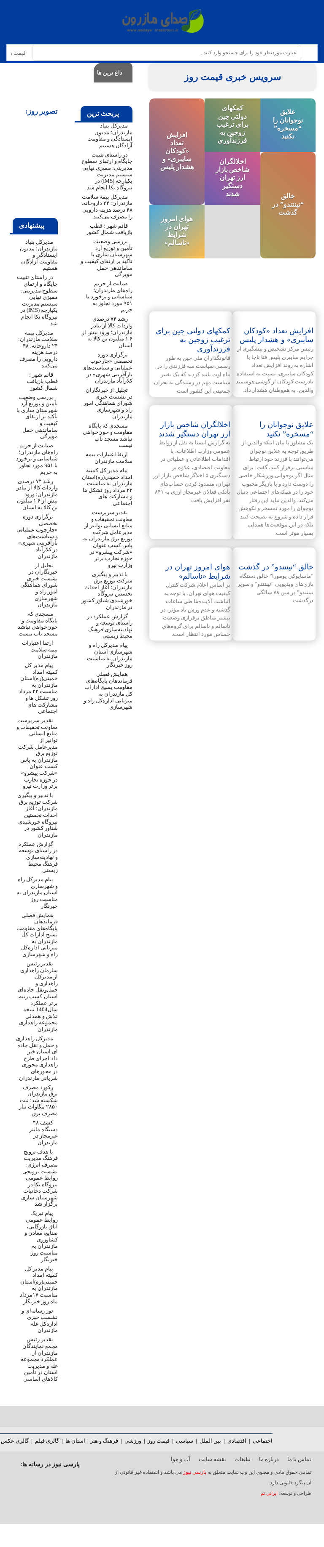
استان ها (75, 1441)
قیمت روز (159, 1441)
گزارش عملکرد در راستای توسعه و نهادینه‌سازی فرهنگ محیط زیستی (109, 626)
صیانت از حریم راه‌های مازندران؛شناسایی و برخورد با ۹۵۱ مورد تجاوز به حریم (109, 296)
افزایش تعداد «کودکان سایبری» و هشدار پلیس (177, 150)
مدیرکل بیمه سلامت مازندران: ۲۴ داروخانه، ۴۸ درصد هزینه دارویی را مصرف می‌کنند (106, 207)
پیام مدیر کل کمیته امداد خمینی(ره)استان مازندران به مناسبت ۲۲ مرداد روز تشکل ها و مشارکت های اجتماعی (107, 486)
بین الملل (210, 1441)
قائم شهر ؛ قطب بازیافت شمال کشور (109, 229)
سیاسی (184, 1441)
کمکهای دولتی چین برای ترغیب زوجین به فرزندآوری (232, 124)
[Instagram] (80, 1480)
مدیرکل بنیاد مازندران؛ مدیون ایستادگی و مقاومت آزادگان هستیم (109, 135)
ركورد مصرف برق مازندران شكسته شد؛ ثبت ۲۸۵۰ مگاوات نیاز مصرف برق (38, 1100)
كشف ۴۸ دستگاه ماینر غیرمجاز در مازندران (43, 1132)
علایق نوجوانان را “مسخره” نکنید (286, 429)
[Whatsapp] (46, 1480)
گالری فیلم (47, 1441)
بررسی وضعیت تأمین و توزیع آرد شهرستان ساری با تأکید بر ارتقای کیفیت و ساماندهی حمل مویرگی (106, 257)
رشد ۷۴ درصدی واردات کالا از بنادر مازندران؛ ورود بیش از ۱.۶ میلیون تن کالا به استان (107, 332)
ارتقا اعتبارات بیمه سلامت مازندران (109, 457)
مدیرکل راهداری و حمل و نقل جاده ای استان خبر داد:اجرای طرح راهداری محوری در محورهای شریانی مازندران (37, 1058)
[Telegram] (29, 1480)
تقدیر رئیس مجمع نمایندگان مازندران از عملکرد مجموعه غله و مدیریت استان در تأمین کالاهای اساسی (39, 1359)
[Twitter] (63, 1480)
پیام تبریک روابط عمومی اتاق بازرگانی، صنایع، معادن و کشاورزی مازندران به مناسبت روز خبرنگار (41, 1236)
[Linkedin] (13, 1480)
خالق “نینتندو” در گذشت (288, 203)
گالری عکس (15, 1441)
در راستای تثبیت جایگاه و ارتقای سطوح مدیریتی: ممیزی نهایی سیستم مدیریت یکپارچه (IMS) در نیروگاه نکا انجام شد (106, 171)
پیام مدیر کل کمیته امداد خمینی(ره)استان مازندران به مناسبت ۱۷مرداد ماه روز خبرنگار (39, 1285)
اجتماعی (263, 1441)
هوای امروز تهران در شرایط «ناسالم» (197, 571)
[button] (17, 167)
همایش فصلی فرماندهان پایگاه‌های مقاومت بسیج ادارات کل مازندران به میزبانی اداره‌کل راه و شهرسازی (108, 690)
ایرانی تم (270, 1493)
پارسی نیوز (194, 1472)
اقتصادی (236, 1441)
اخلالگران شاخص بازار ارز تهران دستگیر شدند (233, 177)
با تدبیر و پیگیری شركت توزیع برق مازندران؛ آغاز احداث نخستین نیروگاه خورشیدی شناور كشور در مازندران (106, 590)
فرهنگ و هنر (104, 1441)
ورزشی (132, 1441)
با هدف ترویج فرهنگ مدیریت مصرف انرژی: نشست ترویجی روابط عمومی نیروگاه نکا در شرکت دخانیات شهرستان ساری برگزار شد (39, 1177)
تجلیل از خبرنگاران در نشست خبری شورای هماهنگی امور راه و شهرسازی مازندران (108, 403)
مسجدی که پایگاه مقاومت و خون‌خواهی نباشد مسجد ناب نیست (107, 436)
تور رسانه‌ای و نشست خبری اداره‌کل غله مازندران (40, 1321)
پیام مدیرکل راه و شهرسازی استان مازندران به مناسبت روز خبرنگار (109, 655)
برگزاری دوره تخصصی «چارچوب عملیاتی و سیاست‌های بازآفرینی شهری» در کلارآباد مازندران (107, 367)
